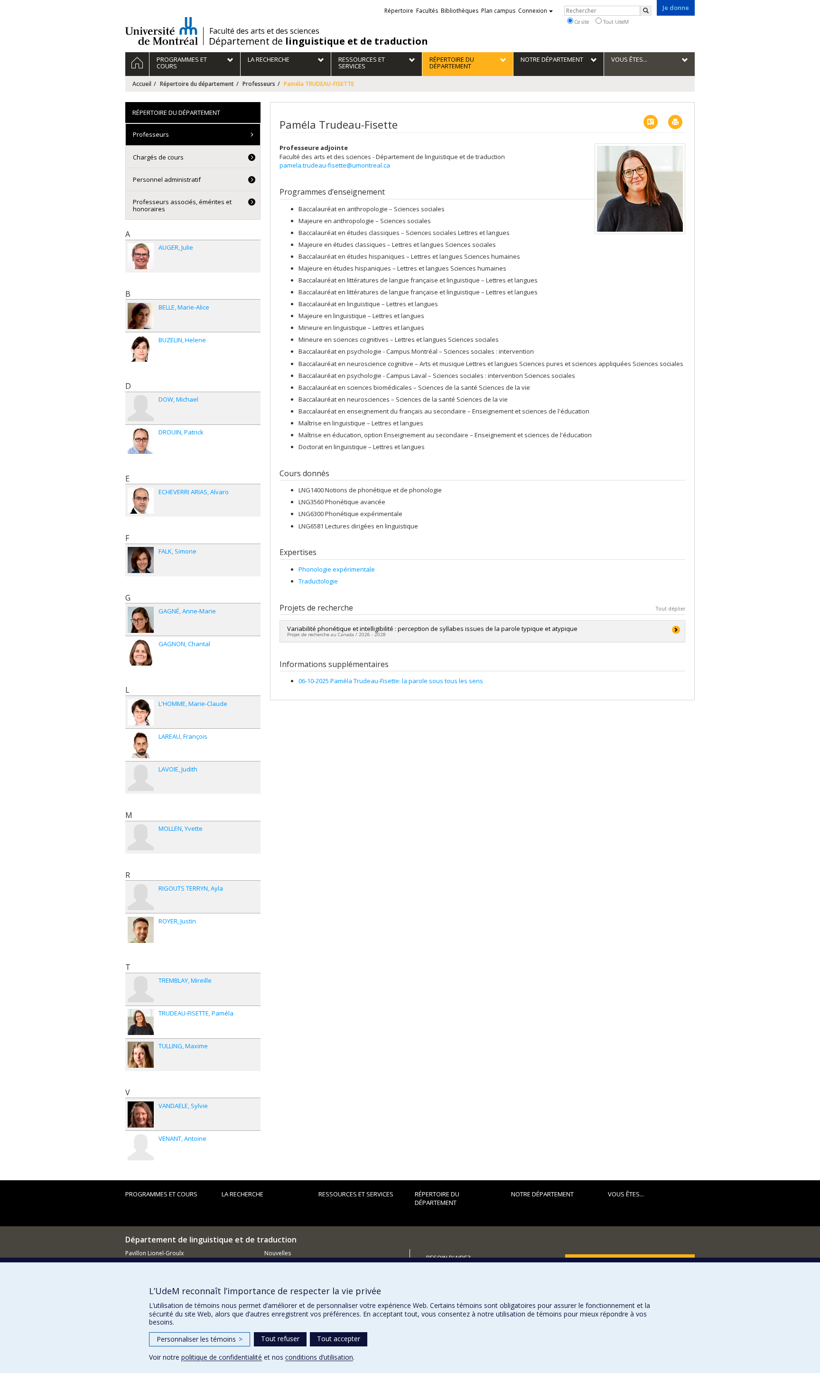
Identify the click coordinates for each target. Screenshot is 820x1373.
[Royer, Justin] (141, 930)
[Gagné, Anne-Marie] (141, 620)
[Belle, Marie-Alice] (141, 316)
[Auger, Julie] (141, 256)
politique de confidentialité (221, 1357)
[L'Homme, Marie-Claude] (141, 712)
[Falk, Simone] (141, 560)
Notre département (542, 1194)
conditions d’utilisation (319, 1357)
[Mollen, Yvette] (141, 837)
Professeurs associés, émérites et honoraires (182, 205)
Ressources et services (355, 1194)
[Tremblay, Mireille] (141, 989)
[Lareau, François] (141, 745)
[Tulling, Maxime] (141, 1055)
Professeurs (258, 84)
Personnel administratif (167, 179)
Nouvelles (277, 1253)
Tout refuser (280, 1338)
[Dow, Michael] (141, 408)
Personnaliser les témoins (199, 1339)
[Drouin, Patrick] (141, 441)
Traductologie (318, 581)
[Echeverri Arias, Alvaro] (141, 501)
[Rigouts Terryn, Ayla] (141, 897)
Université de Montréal (161, 31)
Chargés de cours (158, 157)
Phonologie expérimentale (336, 569)
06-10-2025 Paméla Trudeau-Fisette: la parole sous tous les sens (390, 681)
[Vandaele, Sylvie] (141, 1114)
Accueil (141, 84)
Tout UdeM (615, 21)
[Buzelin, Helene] (141, 349)
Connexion (532, 11)
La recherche (242, 1194)
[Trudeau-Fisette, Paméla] (141, 1022)
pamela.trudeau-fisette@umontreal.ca (335, 165)
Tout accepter (338, 1338)
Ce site (581, 21)
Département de (318, 41)
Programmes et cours (161, 1194)
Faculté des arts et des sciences (264, 31)
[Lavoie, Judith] (141, 778)
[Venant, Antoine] (141, 1147)
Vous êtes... (626, 1194)
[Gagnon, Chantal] (141, 652)
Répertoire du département (197, 84)
